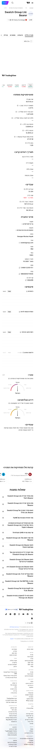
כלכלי (31, 681)
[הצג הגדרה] (27, 99)
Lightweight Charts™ (11, 731)
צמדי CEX (30, 662)
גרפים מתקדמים (12, 733)
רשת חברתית (29, 713)
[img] (10, 20)
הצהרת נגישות (13, 715)
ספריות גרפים (13, 729)
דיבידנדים (30, 685)
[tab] (9, 291)
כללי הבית (30, 721)
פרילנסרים (30, 742)
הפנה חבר (30, 717)
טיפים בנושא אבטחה (11, 717)
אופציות (31, 696)
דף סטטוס (14, 721)
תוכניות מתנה (13, 655)
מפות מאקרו (29, 698)
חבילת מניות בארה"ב (11, 677)
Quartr (11, 638)
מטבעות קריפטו (29, 660)
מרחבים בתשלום (28, 744)
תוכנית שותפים (13, 744)
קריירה (15, 691)
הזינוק (15, 666)
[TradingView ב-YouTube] (23, 614)
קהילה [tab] (6, 35)
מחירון (15, 651)
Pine (32, 666)
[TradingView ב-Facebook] (27, 614)
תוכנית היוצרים (29, 719)
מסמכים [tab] (12, 35)
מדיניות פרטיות (13, 711)
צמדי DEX (30, 664)
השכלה (31, 731)
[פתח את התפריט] (32, 3)
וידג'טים (15, 727)
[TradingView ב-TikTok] (6, 614)
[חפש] (12, 3)
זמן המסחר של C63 (11, 702)
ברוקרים (14, 662)
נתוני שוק (14, 653)
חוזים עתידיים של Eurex (10, 675)
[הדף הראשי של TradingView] (28, 3)
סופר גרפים (30, 649)
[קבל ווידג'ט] (3, 375)
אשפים (31, 740)
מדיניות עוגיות (13, 713)
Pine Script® (29, 700)
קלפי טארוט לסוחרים (11, 700)
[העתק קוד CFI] (26, 280)
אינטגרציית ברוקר (12, 742)
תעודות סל (30, 656)
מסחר (31, 729)
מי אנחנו (14, 683)
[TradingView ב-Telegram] (10, 614)
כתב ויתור (14, 710)
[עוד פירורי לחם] (26, 8)
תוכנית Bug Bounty (11, 719)
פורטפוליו (30, 693)
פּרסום (15, 740)
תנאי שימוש (13, 708)
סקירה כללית (13, 660)
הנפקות (31, 687)
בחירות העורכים (29, 733)
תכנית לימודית (13, 746)
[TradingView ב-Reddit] (32, 618)
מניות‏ (31, 654)
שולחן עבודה (29, 708)
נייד (32, 706)
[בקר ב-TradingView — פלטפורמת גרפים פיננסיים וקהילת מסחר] (9, 75)
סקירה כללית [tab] (29, 35)
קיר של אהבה (29, 715)
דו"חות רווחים (29, 683)
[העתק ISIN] (19, 267)
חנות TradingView (12, 698)
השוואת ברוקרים (12, 664)
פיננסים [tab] (20, 35)
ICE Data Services (14, 627)
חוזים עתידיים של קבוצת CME (10, 672)
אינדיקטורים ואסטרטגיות (26, 738)
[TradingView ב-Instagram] (19, 614)
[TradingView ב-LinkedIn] (14, 614)
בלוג (16, 687)
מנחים (31, 723)
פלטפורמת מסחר (12, 735)
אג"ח (32, 658)
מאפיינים (14, 649)
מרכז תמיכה (13, 689)
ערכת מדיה (14, 693)
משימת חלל (13, 685)
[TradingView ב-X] (32, 614)
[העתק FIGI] (19, 274)
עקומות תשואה (29, 695)
